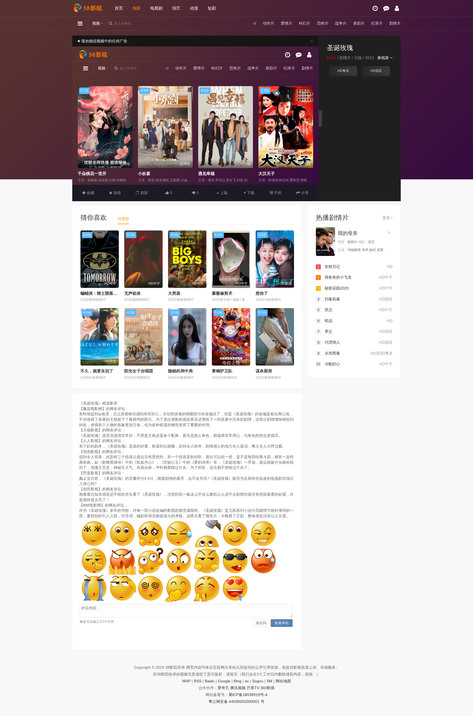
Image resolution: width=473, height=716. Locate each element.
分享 (304, 193)
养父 (355, 331)
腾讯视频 (238, 688)
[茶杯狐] (88, 6)
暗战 (355, 320)
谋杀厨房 (264, 371)
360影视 (267, 688)
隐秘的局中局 (180, 371)
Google (224, 681)
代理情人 (355, 342)
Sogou (257, 681)
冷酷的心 (354, 364)
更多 (386, 217)
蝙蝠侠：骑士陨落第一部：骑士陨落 (113, 293)
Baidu (210, 681)
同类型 (123, 219)
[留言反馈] (386, 8)
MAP (186, 681)
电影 (136, 8)
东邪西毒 (355, 353)
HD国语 (376, 71)
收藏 (90, 193)
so (247, 681)
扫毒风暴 (355, 299)
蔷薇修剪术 (222, 293)
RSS (197, 681)
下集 (250, 193)
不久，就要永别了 (96, 371)
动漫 (194, 8)
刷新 (143, 193)
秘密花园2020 (355, 288)
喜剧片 (359, 23)
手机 (277, 193)
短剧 (212, 8)
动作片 (268, 23)
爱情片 (286, 23)
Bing (237, 681)
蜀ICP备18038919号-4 (248, 694)
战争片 (341, 23)
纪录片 (377, 23)
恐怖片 (322, 23)
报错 (116, 193)
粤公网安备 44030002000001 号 (236, 701)
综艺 (176, 8)
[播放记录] (375, 8)
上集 (223, 193)
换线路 (383, 57)
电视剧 (156, 8)
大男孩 (174, 293)
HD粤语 (343, 71)
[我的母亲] (325, 241)
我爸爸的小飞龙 (355, 277)
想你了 (262, 293)
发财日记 (355, 266)
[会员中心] (397, 8)
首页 (119, 8)
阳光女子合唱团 (138, 371)
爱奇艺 (223, 688)
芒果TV (253, 688)
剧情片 (395, 23)
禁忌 (355, 310)
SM (269, 681)
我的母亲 (347, 233)
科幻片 (304, 23)
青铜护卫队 (222, 371)
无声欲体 (132, 293)
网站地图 (283, 681)
